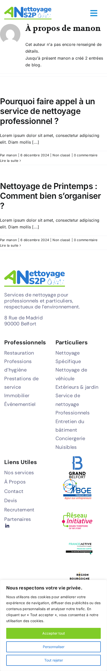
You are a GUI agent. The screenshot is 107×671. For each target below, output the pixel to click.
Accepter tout (53, 633)
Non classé (61, 155)
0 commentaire (86, 155)
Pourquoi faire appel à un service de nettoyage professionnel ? (47, 111)
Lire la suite (9, 161)
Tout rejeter (53, 660)
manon (11, 155)
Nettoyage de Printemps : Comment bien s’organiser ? (50, 196)
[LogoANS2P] (28, 8)
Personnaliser (53, 647)
